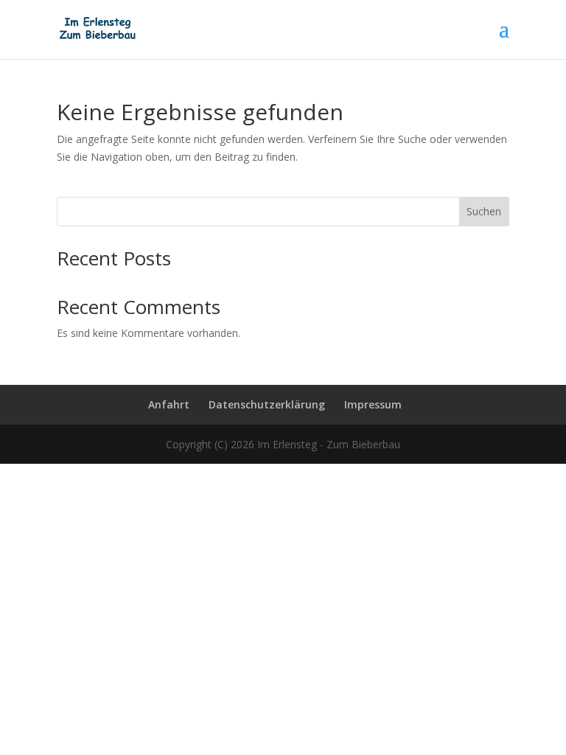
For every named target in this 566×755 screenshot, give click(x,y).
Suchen (484, 211)
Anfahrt (168, 404)
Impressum (373, 404)
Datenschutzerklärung (267, 404)
